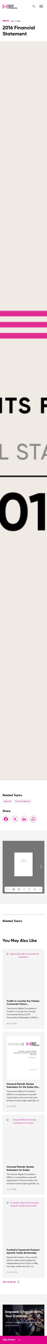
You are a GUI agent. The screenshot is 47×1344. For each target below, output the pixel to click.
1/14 (8, 889)
